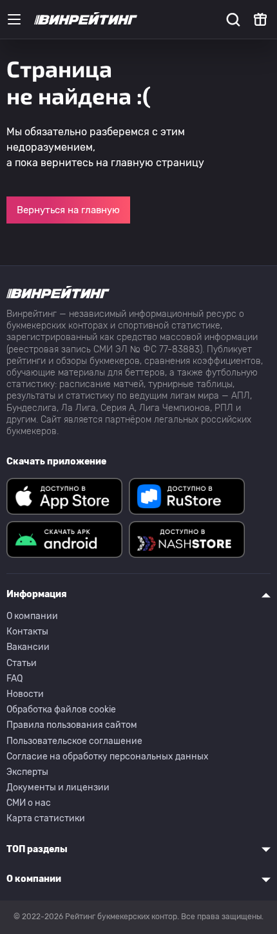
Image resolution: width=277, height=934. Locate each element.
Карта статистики (45, 818)
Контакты (27, 631)
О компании (32, 616)
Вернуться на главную (68, 210)
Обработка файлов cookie (61, 709)
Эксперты (27, 772)
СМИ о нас (28, 802)
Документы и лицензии (58, 787)
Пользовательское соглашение (74, 741)
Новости (25, 694)
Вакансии (28, 647)
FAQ (14, 678)
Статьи (21, 663)
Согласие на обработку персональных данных (107, 756)
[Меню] (14, 19)
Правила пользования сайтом (71, 725)
